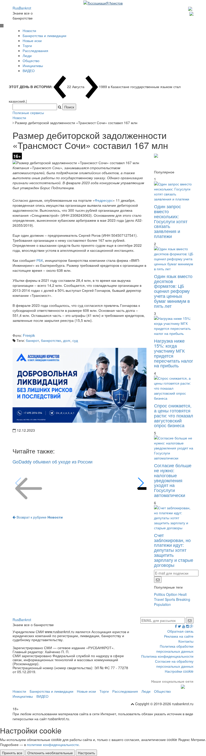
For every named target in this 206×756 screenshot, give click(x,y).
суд (75, 340)
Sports (170, 599)
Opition (171, 594)
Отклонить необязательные (50, 752)
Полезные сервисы (28, 112)
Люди (27, 55)
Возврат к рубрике (39, 517)
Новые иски (32, 40)
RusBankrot (22, 8)
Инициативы (33, 65)
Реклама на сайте (178, 636)
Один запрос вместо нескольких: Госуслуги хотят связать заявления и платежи (170, 221)
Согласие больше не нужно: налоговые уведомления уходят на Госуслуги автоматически (172, 480)
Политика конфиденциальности (167, 656)
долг (66, 340)
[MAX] (190, 8)
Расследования (35, 50)
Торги (27, 45)
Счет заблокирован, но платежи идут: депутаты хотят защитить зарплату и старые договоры (173, 550)
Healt (182, 594)
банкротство (51, 340)
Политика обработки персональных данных (174, 649)
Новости (29, 30)
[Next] (140, 482)
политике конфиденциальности (53, 744)
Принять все (12, 752)
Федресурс (104, 200)
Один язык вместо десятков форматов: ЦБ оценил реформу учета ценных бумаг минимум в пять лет (173, 291)
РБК (39, 260)
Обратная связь (180, 631)
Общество (31, 60)
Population (162, 604)
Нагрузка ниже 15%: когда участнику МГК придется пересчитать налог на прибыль (173, 353)
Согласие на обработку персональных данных (174, 664)
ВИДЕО (29, 70)
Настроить (86, 752)
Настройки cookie (179, 671)
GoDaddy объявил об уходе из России (52, 461)
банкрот (32, 340)
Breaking (183, 599)
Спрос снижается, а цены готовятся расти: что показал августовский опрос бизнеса (173, 415)
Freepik (29, 335)
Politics (159, 594)
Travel (159, 599)
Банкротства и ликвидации (44, 35)
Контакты (185, 641)
